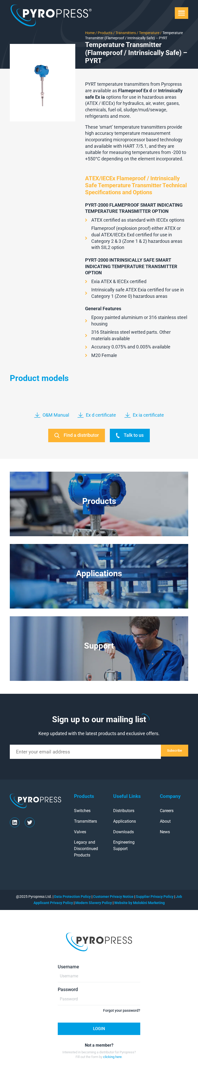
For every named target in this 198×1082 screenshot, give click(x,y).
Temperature (148, 33)
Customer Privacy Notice (113, 896)
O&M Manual (56, 415)
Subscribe (174, 750)
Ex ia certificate (148, 415)
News (165, 831)
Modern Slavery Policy (94, 903)
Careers (167, 810)
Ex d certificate (101, 415)
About (165, 821)
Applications (124, 821)
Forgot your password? (121, 1010)
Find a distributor (81, 435)
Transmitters (125, 33)
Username (68, 966)
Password (68, 989)
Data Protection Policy (72, 896)
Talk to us (134, 435)
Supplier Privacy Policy (155, 896)
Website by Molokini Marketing (139, 903)
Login (99, 1028)
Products (105, 33)
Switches (82, 810)
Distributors (123, 810)
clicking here (112, 1057)
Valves (80, 831)
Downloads (123, 831)
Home (90, 33)
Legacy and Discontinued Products (86, 848)
